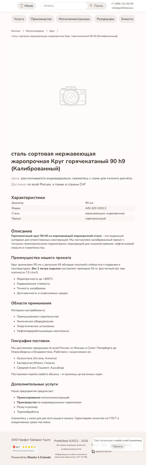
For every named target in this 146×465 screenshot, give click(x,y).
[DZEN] (128, 451)
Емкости (127, 19)
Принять (118, 446)
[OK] (117, 451)
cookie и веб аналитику (128, 440)
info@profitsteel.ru (122, 8)
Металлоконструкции (74, 19)
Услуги (19, 19)
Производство (41, 19)
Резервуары (105, 19)
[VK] (101, 451)
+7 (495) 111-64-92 (122, 3)
